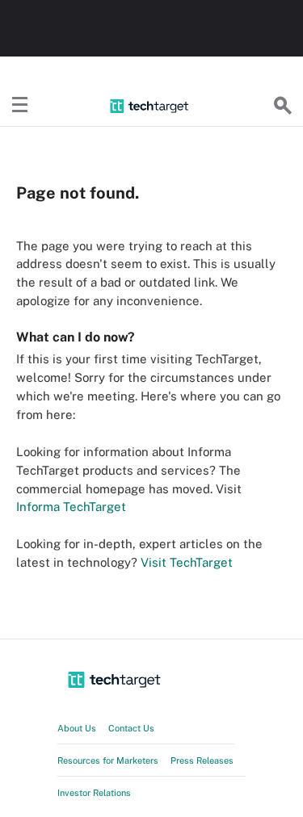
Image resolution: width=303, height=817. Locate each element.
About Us (76, 728)
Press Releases (202, 760)
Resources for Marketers (107, 760)
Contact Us (131, 728)
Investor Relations (94, 793)
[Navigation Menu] (20, 106)
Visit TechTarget (187, 562)
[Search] (283, 106)
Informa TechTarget (71, 506)
